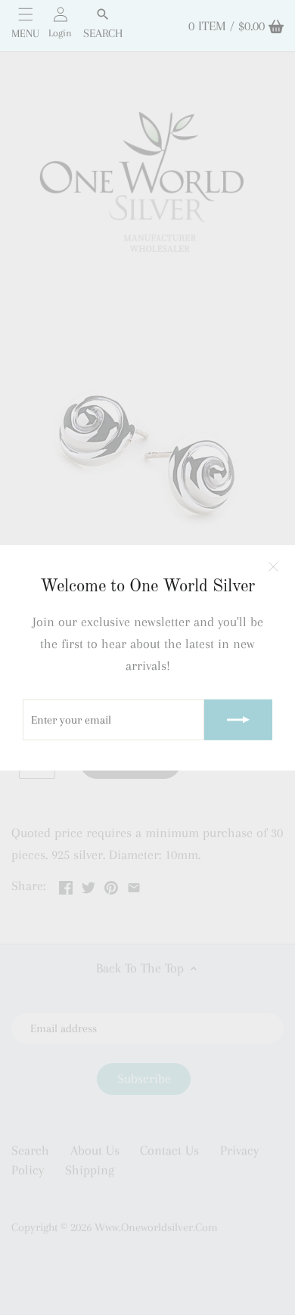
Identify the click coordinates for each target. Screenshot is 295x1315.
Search (103, 33)
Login (60, 33)
